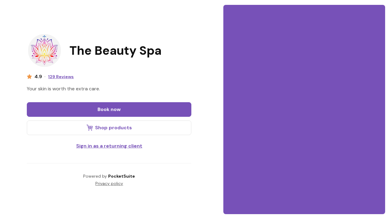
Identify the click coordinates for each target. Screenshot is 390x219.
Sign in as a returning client (109, 146)
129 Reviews (61, 76)
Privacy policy (109, 183)
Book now (109, 109)
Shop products (113, 127)
